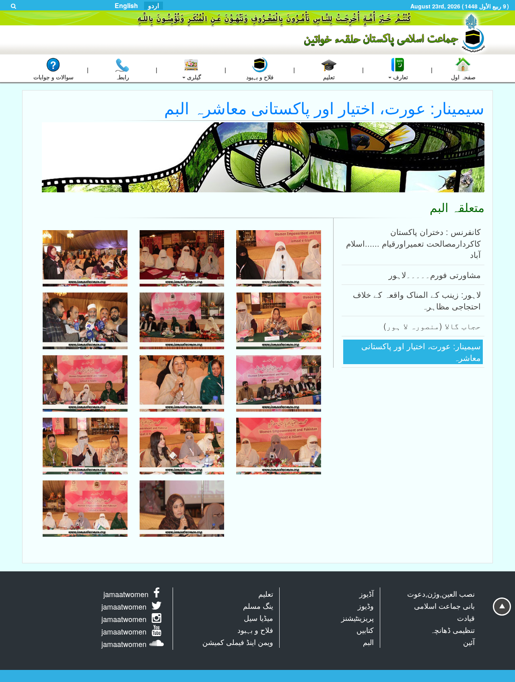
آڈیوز (366, 593)
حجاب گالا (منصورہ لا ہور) (432, 326)
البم (368, 642)
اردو (153, 6)
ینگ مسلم (258, 605)
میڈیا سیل (258, 617)
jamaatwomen (125, 594)
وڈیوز (366, 605)
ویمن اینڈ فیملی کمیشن (237, 642)
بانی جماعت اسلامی (444, 605)
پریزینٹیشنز (357, 617)
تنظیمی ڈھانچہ (452, 629)
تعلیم (265, 593)
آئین (469, 642)
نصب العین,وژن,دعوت (441, 593)
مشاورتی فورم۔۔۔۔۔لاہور (435, 274)
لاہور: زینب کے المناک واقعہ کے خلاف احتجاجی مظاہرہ (417, 300)
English (126, 6)
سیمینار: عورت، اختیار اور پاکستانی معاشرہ (421, 351)
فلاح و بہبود (255, 629)
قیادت (466, 617)
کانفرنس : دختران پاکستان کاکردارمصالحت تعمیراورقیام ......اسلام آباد (413, 243)
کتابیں (365, 629)
